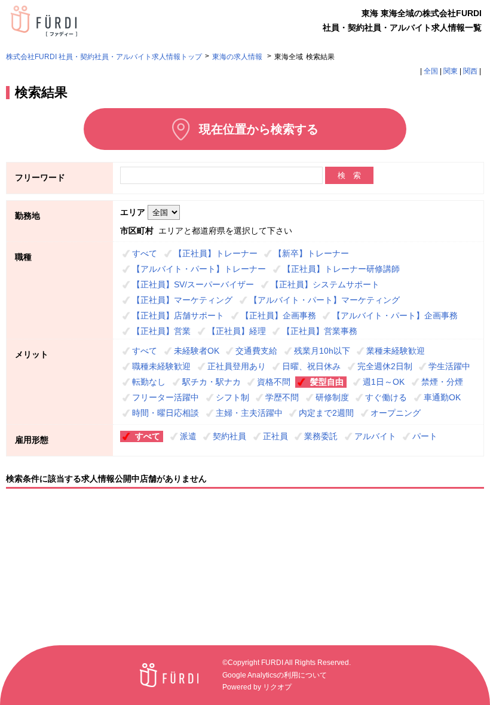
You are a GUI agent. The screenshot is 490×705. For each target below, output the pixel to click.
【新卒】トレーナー (311, 253)
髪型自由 (327, 382)
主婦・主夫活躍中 (249, 413)
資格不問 (273, 382)
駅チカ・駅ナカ (211, 382)
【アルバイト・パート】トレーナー (199, 269)
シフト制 (232, 397)
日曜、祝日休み (311, 366)
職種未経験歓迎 (161, 366)
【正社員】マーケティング (182, 300)
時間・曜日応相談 (165, 413)
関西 (470, 71)
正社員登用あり (236, 366)
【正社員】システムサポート (325, 284)
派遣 (188, 436)
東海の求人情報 (238, 57)
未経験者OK (196, 350)
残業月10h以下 (322, 350)
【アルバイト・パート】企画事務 (395, 315)
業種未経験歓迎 (395, 350)
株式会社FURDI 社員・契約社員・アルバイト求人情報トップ (104, 57)
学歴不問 (282, 397)
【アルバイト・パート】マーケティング (324, 300)
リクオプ (277, 687)
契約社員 (229, 436)
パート (424, 436)
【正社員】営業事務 (319, 331)
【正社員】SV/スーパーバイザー (193, 284)
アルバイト (375, 436)
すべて (144, 253)
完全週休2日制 (384, 366)
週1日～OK (384, 382)
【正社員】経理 (236, 331)
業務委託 (321, 436)
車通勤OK (442, 397)
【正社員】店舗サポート (178, 315)
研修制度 (332, 397)
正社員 (275, 436)
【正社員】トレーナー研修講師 (341, 269)
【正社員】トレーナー (216, 253)
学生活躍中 (449, 366)
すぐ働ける (386, 397)
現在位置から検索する (258, 129)
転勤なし (149, 382)
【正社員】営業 (161, 331)
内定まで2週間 (326, 413)
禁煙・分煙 (442, 382)
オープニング (395, 413)
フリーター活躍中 (165, 397)
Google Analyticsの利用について (274, 675)
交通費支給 (256, 350)
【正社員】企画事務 (278, 315)
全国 (431, 71)
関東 (450, 71)
